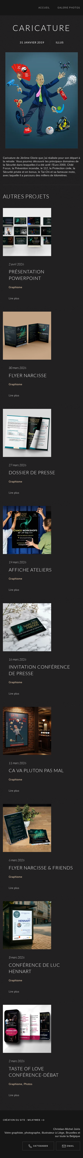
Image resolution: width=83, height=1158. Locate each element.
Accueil (44, 7)
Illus (60, 42)
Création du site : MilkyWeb (21, 1120)
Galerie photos (69, 7)
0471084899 (40, 1146)
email (70, 1146)
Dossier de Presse (32, 472)
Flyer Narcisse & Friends (41, 868)
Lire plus (14, 298)
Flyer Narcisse (28, 375)
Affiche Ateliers (30, 570)
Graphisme (15, 287)
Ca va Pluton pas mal (36, 770)
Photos (28, 1084)
